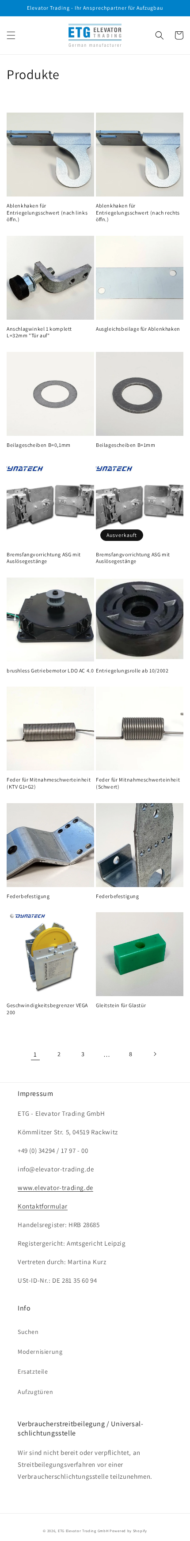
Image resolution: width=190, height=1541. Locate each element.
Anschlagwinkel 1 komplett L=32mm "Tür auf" (39, 332)
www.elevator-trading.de (55, 1187)
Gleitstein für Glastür (121, 1005)
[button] (11, 35)
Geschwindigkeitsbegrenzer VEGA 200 (47, 1009)
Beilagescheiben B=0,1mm (39, 445)
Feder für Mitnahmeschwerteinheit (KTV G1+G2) (49, 783)
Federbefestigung (28, 896)
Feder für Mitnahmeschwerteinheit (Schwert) (138, 783)
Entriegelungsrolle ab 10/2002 (132, 670)
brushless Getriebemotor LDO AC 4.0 (50, 670)
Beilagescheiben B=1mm (126, 445)
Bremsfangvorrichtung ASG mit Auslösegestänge (44, 558)
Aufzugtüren (35, 1392)
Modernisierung (40, 1352)
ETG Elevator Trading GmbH (83, 1530)
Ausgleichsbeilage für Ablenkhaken (138, 328)
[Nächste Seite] (154, 1054)
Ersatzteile (33, 1371)
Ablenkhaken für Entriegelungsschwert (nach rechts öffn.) (138, 212)
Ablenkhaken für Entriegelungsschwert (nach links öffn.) (47, 212)
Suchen (28, 1332)
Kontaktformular (43, 1206)
